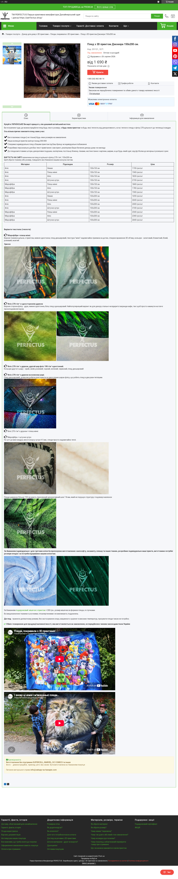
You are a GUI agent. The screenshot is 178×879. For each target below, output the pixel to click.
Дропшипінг (52, 845)
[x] (8, 784)
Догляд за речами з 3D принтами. (61, 838)
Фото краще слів (105, 7)
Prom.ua (102, 856)
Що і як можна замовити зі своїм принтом (109, 848)
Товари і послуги (61, 26)
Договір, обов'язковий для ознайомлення (19, 824)
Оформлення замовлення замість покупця (19, 845)
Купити (99, 72)
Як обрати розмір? (98, 827)
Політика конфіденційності (138, 861)
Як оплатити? (53, 831)
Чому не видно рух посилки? (103, 838)
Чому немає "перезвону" (101, 831)
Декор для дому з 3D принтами (35, 34)
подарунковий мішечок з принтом (30, 610)
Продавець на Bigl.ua (89, 858)
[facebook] (5, 784)
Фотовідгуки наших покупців (13, 838)
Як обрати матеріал (99, 824)
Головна (43, 26)
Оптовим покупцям (55, 849)
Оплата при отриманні (10, 849)
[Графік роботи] (173, 16)
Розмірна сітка (53, 824)
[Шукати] (157, 16)
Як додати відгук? (54, 827)
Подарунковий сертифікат (146, 824)
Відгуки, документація (10, 835)
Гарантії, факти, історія (11, 827)
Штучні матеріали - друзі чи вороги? (62, 842)
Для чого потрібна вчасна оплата (61, 835)
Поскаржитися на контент (117, 861)
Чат (169, 872)
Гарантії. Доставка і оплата (90, 26)
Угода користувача (9, 831)
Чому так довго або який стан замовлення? (109, 835)
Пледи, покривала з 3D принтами (64, 34)
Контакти (113, 26)
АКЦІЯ (137, 827)
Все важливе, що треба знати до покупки (19, 842)
